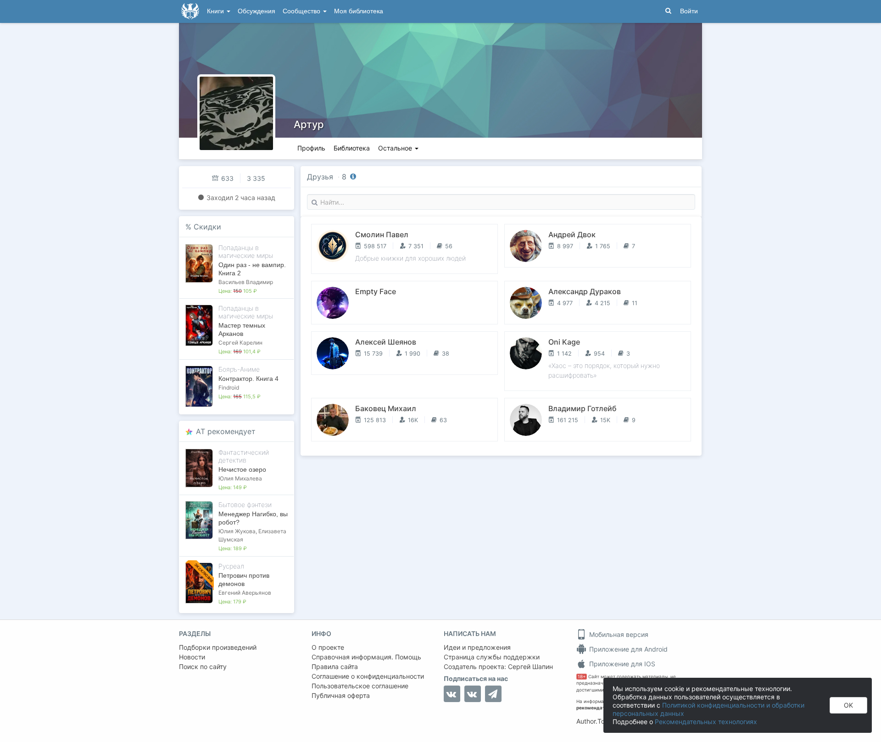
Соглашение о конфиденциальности (368, 676)
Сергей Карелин (240, 342)
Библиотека (352, 148)
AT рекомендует (226, 431)
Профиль (311, 148)
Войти (689, 11)
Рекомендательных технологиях (706, 721)
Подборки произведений (217, 647)
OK (848, 705)
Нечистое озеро (242, 469)
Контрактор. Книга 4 (248, 378)
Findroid (228, 387)
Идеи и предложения (477, 647)
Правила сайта (335, 666)
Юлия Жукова (237, 531)
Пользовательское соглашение (360, 686)
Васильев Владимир (245, 282)
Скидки (207, 226)
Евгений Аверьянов (244, 592)
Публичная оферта (341, 695)
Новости (192, 657)
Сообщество (302, 11)
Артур (309, 124)
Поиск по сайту (203, 666)
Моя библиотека (358, 11)
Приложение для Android (627, 649)
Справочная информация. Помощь (366, 657)
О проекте (328, 647)
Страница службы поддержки (492, 657)
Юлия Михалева (240, 478)
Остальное (396, 148)
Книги (216, 11)
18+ (581, 676)
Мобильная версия (617, 634)
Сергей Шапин (530, 666)
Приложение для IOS (621, 664)
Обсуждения (256, 11)
